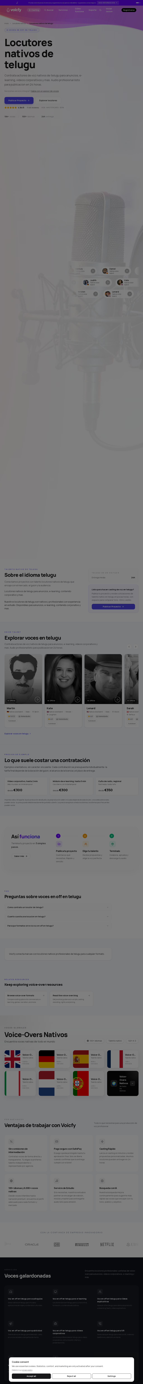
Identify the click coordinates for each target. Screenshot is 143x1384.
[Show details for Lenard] (97, 294)
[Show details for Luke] (125, 271)
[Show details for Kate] (106, 282)
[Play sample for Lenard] (117, 699)
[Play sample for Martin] (37, 699)
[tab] (136, 2)
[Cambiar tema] (100, 10)
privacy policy (27, 1370)
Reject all (71, 1376)
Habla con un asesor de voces (45, 91)
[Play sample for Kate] (77, 699)
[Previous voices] (129, 647)
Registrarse (129, 10)
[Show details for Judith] (72, 282)
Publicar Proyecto (17, 100)
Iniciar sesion (109, 10)
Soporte (92, 10)
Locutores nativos (19, 23)
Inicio (6, 23)
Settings (112, 1376)
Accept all (31, 1376)
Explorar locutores (48, 100)
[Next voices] (136, 647)
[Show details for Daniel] (91, 271)
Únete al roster (108, 3)
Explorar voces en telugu (16, 733)
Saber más (19, 856)
